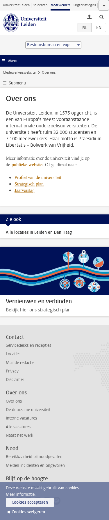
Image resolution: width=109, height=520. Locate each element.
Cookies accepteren (30, 502)
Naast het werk (19, 435)
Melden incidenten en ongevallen (35, 465)
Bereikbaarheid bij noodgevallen (34, 457)
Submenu (17, 83)
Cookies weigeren (28, 512)
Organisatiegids (85, 5)
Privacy (12, 371)
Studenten (40, 5)
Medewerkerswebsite (19, 72)
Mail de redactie (20, 362)
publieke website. (28, 164)
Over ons (14, 401)
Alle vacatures (18, 427)
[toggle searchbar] (101, 16)
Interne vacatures (21, 418)
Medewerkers (60, 5)
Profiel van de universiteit (38, 177)
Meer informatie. (21, 494)
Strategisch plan (29, 184)
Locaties (13, 354)
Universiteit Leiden (16, 5)
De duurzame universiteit (28, 409)
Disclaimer (15, 379)
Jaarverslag (25, 190)
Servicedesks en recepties (28, 345)
